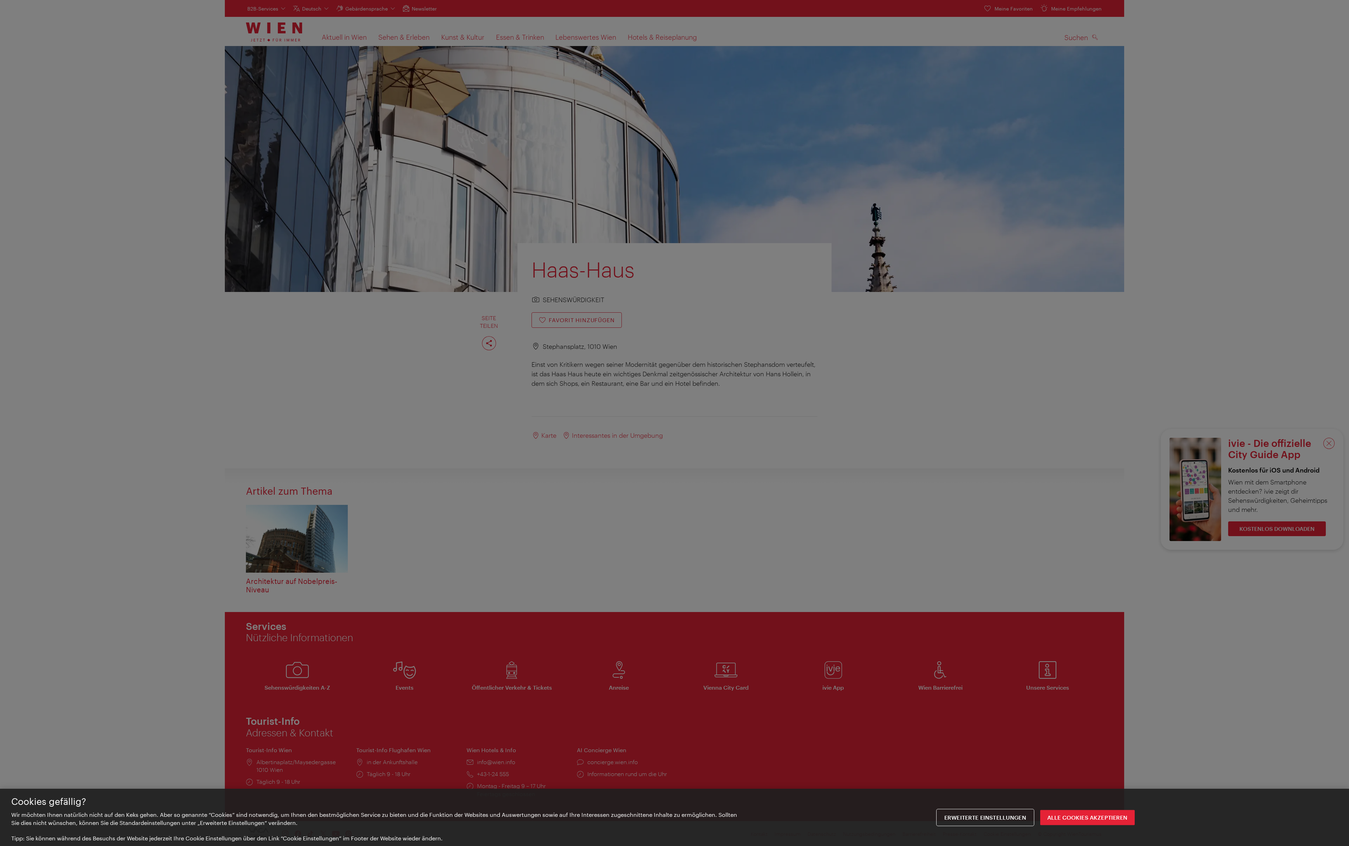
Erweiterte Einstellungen (985, 817)
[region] (674, 817)
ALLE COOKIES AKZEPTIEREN (1087, 817)
